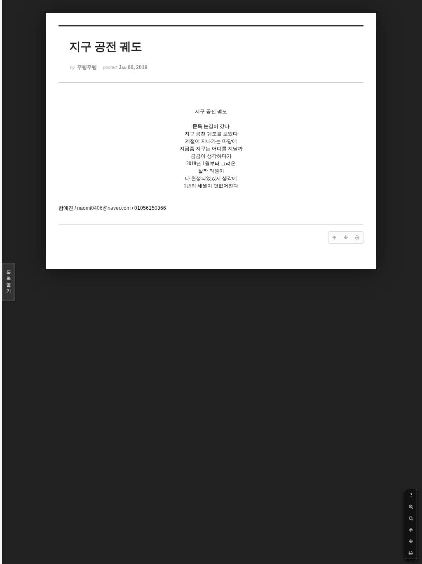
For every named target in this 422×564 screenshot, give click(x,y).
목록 (8, 282)
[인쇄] (411, 553)
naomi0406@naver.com (104, 208)
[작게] (411, 518)
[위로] (411, 530)
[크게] (411, 506)
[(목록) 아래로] (411, 541)
